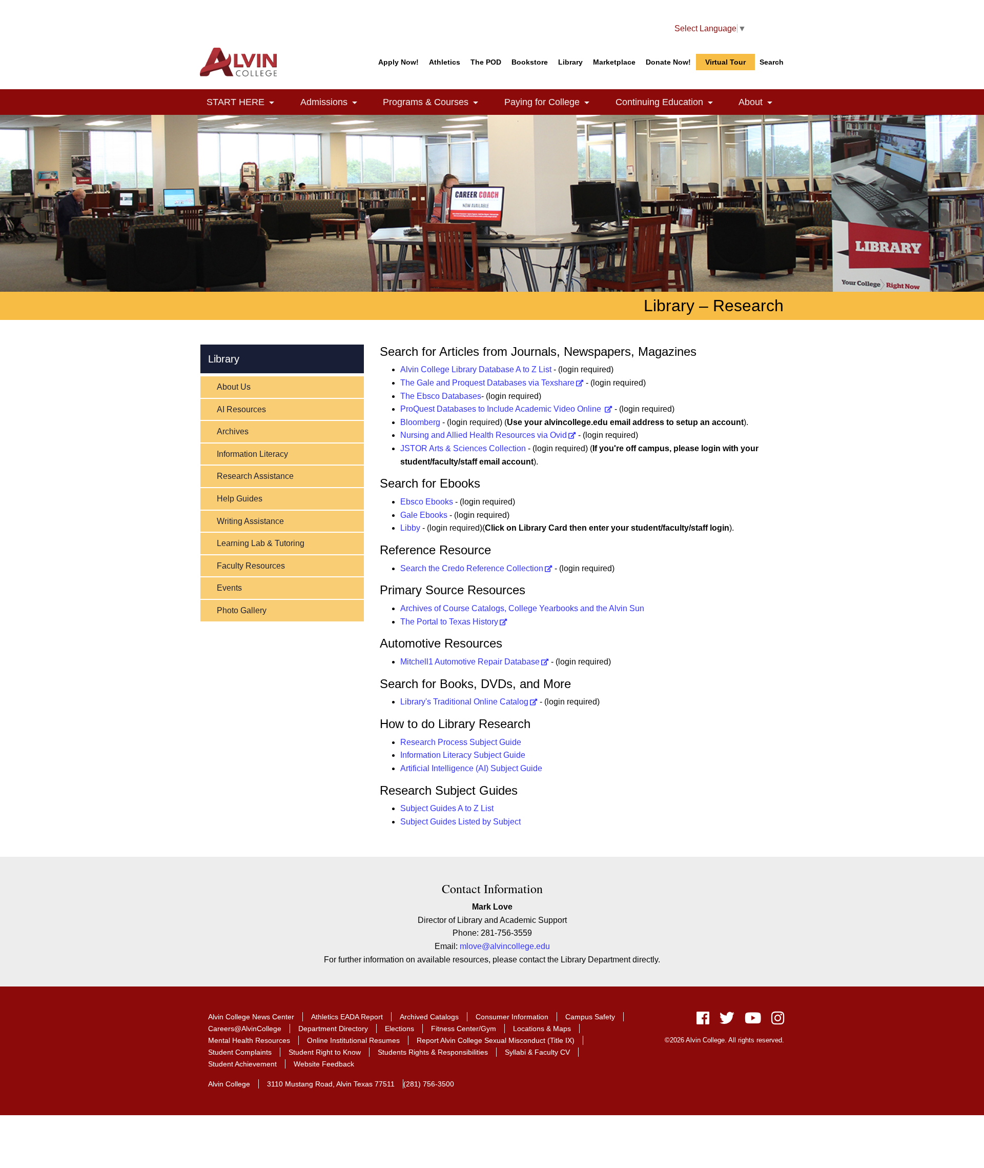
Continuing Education (670, 102)
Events (229, 587)
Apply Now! (398, 62)
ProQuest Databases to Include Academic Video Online (501, 409)
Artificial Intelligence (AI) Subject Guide (471, 768)
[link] (271, 103)
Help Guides (239, 498)
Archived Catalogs (429, 1017)
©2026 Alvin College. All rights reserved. (724, 1040)
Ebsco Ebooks (426, 501)
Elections (399, 1028)
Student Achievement (242, 1064)
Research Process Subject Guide (460, 742)
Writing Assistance (250, 521)
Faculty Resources (251, 565)
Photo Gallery (241, 610)
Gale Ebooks (423, 515)
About (761, 102)
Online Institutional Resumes (353, 1040)
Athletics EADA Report (347, 1017)
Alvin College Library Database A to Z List (475, 369)
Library (570, 62)
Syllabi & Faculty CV (537, 1052)
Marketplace (614, 62)
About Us (234, 386)
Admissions (334, 102)
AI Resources (241, 409)
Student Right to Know (325, 1052)
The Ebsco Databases (440, 396)
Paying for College (552, 102)
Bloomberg (420, 422)
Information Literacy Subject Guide (462, 755)
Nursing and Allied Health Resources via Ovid (483, 435)
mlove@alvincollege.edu (505, 946)
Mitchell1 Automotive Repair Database (470, 661)
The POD (485, 62)
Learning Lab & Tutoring (260, 543)
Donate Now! (668, 62)
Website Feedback (324, 1064)
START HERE (246, 102)
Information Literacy (252, 454)
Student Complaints (240, 1052)
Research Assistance (255, 476)
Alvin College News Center (251, 1017)
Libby (410, 527)
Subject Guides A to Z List (447, 808)
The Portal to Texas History (449, 621)
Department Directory (333, 1028)
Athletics (444, 62)
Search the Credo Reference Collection (471, 568)
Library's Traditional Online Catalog (464, 701)
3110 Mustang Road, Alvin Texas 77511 (331, 1084)
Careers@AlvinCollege (244, 1028)
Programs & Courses (436, 102)
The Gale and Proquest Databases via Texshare (487, 382)
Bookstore (529, 62)
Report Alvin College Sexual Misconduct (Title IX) (496, 1040)
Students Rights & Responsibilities (433, 1052)
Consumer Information (512, 1017)
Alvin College (229, 1084)
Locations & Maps (542, 1028)
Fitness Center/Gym (463, 1028)
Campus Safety (590, 1017)
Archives (233, 431)
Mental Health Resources (249, 1040)
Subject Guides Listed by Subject (460, 821)
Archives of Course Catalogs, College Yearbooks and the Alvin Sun (522, 608)
